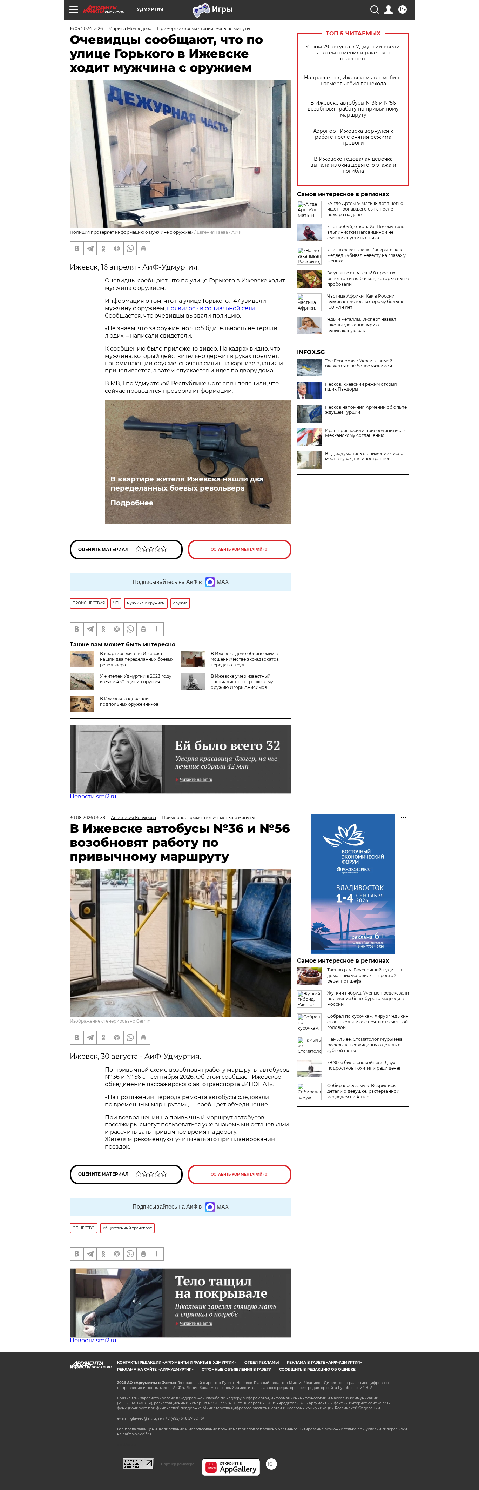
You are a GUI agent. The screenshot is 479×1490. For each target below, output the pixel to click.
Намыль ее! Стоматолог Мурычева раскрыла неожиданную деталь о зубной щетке (365, 1045)
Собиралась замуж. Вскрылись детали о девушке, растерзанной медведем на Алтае (363, 1091)
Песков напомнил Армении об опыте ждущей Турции (366, 410)
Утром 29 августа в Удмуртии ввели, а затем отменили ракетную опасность (353, 53)
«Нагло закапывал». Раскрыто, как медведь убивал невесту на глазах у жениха (366, 255)
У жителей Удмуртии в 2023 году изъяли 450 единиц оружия (135, 678)
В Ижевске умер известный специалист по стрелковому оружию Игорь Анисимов (242, 681)
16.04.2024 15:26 (86, 28)
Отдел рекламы (261, 1362)
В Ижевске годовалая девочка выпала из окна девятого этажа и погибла (353, 165)
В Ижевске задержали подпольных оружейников (129, 701)
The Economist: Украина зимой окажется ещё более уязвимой (358, 363)
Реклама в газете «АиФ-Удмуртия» (324, 1362)
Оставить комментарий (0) (240, 549)
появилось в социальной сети (211, 308)
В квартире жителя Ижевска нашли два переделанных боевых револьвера (186, 483)
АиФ (236, 232)
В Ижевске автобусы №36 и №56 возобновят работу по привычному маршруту (353, 109)
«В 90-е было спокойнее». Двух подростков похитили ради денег (364, 1065)
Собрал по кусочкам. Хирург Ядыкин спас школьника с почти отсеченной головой (368, 1021)
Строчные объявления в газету (236, 1369)
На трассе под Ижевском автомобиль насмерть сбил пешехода (353, 81)
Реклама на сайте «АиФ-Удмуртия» (155, 1369)
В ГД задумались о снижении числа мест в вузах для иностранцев (364, 456)
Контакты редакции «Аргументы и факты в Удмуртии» (176, 1362)
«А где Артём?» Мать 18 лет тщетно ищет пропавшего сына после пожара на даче (365, 209)
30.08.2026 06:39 (87, 817)
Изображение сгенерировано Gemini (110, 1021)
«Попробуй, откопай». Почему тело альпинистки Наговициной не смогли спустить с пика (366, 232)
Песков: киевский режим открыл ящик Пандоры (361, 387)
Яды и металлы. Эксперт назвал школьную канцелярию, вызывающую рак (361, 325)
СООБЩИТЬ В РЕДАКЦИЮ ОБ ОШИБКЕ (317, 1369)
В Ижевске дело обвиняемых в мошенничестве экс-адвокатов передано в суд (245, 659)
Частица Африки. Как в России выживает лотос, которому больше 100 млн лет (365, 301)
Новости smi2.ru (93, 796)
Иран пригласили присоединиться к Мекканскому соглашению (365, 433)
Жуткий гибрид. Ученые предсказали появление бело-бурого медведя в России (368, 998)
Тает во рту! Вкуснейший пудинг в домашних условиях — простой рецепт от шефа (364, 975)
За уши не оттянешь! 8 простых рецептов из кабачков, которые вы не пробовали (368, 278)
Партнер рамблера (177, 1464)
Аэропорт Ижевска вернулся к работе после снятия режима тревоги (353, 137)
